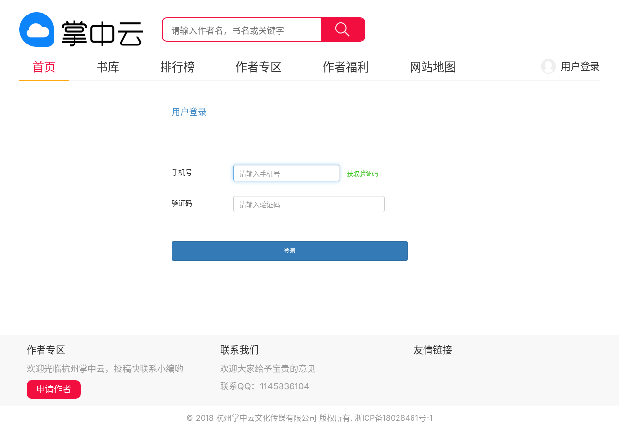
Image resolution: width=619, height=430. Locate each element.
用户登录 (580, 67)
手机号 (182, 172)
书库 (107, 67)
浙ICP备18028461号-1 (393, 418)
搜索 (342, 29)
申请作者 (53, 389)
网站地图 (433, 67)
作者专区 (259, 67)
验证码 (182, 203)
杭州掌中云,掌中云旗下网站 (81, 29)
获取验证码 (362, 173)
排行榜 (177, 67)
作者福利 (346, 67)
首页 (44, 67)
